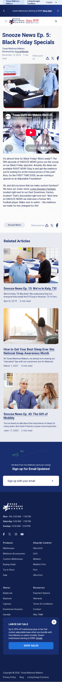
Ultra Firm (38, 575)
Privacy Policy (9, 677)
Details (39, 638)
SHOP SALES (31, 645)
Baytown (7, 598)
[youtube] (22, 534)
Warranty (37, 598)
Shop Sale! (46, 11)
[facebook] (58, 58)
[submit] (50, 481)
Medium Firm (39, 564)
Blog (22, 677)
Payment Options (41, 593)
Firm (35, 569)
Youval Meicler (22, 51)
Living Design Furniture (38, 677)
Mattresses (8, 548)
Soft (35, 553)
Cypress (7, 603)
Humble (7, 614)
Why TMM (38, 614)
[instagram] (16, 534)
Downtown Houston (13, 609)
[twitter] (53, 58)
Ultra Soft (38, 548)
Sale (5, 575)
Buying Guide (9, 564)
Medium (37, 559)
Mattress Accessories (14, 553)
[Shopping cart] (56, 21)
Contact (37, 609)
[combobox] (51, 2)
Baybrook (7, 593)
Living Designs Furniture (43, 189)
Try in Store (8, 569)
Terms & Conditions (43, 603)
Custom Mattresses (13, 559)
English (49, 2)
